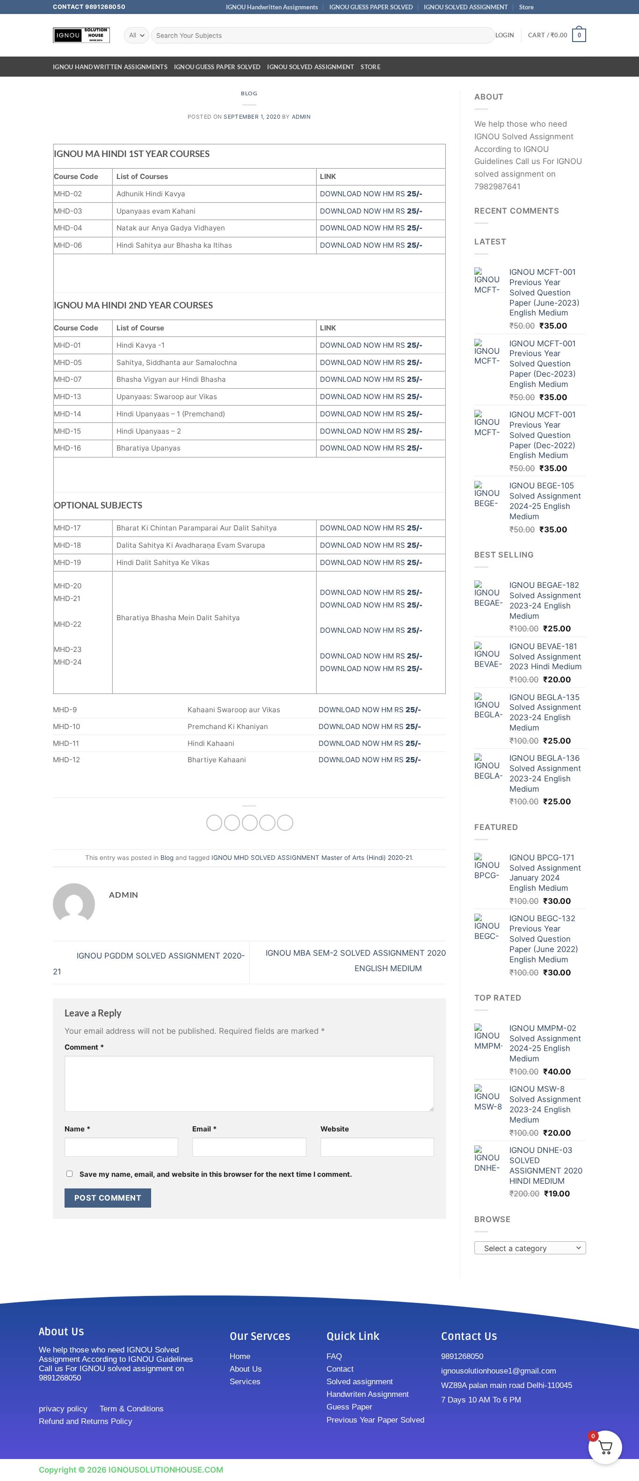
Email (204, 1128)
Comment (84, 1047)
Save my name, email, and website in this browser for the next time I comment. (216, 1174)
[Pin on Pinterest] (267, 823)
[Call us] (572, 7)
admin (301, 117)
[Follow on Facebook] (544, 7)
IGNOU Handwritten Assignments (272, 7)
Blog (249, 93)
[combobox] (530, 1247)
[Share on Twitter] (232, 823)
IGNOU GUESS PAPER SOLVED (371, 7)
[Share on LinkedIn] (285, 823)
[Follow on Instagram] (553, 7)
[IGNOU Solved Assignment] (81, 35)
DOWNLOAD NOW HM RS (371, 193)
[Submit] (485, 35)
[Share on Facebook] (214, 823)
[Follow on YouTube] (582, 7)
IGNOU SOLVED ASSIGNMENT (466, 7)
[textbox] (527, 1248)
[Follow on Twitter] (562, 7)
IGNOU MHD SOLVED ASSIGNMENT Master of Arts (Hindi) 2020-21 (311, 857)
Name (78, 1128)
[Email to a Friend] (250, 823)
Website (334, 1128)
